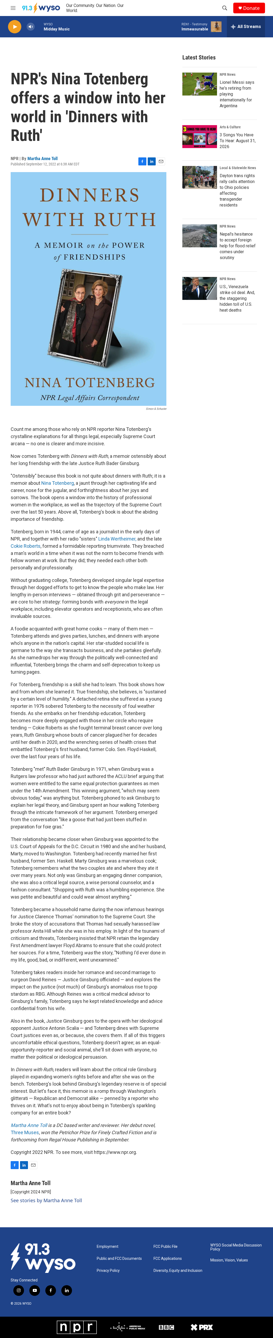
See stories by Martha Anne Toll (46, 1200)
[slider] (39, 26)
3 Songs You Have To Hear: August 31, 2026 (238, 140)
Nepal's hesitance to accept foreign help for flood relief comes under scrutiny (238, 246)
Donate (251, 8)
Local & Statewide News (238, 168)
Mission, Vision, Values (229, 1260)
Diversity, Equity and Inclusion (178, 1271)
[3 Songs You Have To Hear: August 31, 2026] (199, 136)
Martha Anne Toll (42, 158)
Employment (107, 1247)
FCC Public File (166, 1247)
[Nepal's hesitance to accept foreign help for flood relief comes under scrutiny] (199, 235)
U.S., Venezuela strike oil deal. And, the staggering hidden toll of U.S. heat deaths (237, 298)
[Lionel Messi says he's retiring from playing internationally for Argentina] (199, 84)
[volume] (30, 27)
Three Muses (25, 1132)
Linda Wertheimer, (117, 539)
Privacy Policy (108, 1271)
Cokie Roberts (26, 546)
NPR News (227, 74)
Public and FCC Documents (119, 1259)
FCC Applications (168, 1259)
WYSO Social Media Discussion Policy (236, 1247)
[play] (14, 27)
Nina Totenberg (57, 483)
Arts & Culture (230, 127)
